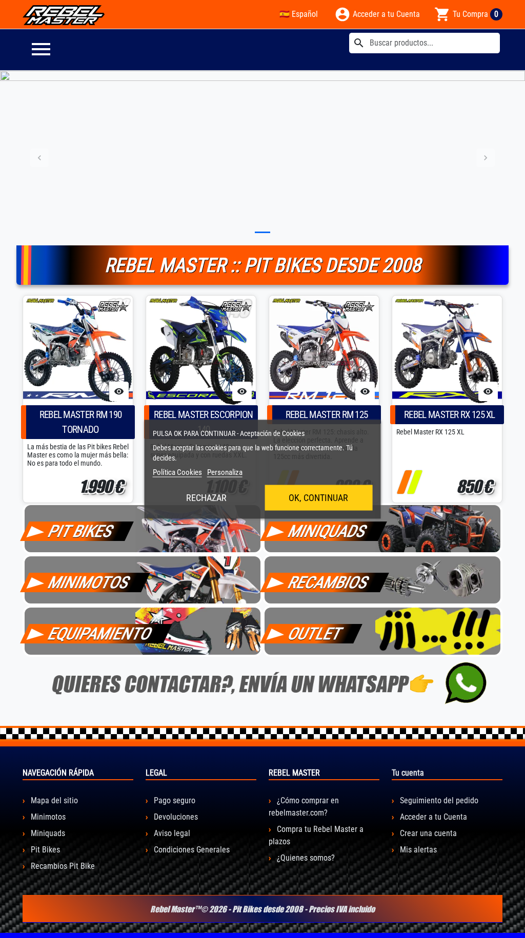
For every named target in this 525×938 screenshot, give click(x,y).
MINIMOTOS (89, 582)
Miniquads (47, 833)
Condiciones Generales (191, 849)
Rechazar (206, 497)
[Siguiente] (485, 158)
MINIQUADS (328, 531)
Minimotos (47, 817)
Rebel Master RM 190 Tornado (80, 422)
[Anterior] (39, 158)
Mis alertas (417, 849)
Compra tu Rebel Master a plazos (316, 835)
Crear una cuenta (427, 833)
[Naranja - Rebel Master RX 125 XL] (404, 482)
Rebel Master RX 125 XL (449, 415)
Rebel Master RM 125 (327, 415)
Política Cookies (177, 471)
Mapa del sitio (53, 800)
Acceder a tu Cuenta (432, 817)
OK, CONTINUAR (318, 497)
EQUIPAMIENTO (100, 633)
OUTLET (315, 633)
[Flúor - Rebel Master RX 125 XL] (414, 482)
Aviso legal (171, 833)
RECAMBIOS (329, 582)
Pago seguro (173, 800)
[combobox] (424, 43)
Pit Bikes (44, 849)
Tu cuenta (408, 773)
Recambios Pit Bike (62, 866)
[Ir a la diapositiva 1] (262, 232)
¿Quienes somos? (305, 858)
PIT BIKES (81, 531)
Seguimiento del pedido (438, 800)
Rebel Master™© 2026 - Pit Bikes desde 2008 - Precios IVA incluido (262, 909)
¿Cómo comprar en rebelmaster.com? (304, 807)
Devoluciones (175, 817)
